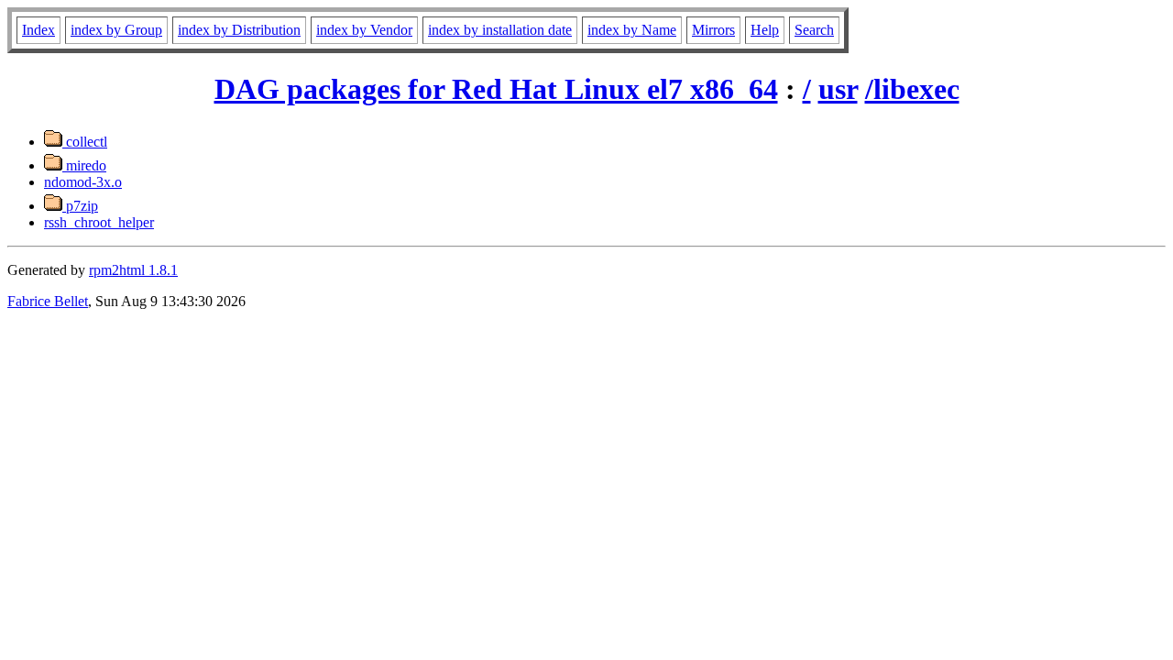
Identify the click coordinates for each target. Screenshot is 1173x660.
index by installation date (500, 30)
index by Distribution (239, 30)
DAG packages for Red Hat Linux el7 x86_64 (496, 88)
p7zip (80, 206)
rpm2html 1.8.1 (133, 270)
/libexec (912, 88)
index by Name (631, 30)
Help (765, 30)
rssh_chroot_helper (99, 222)
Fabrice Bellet (47, 301)
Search (814, 30)
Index (38, 30)
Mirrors (713, 30)
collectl (84, 141)
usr (838, 88)
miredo (84, 165)
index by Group (116, 30)
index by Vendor (364, 30)
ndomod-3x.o (83, 182)
